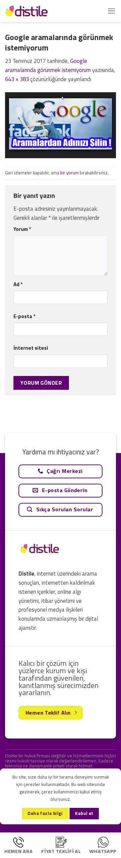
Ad (18, 284)
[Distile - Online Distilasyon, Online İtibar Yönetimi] (38, 11)
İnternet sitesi (30, 348)
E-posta (24, 316)
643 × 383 (17, 79)
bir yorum (69, 172)
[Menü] (111, 11)
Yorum (22, 229)
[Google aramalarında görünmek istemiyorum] (60, 124)
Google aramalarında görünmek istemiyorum (48, 65)
